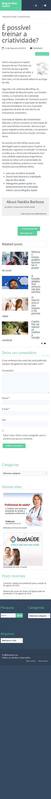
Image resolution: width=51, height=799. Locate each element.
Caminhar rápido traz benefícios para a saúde (23, 583)
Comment (37, 48)
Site (4, 419)
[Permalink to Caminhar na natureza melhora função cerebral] (15, 328)
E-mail (6, 409)
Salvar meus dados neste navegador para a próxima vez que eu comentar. (24, 437)
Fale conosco (43, 661)
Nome (6, 398)
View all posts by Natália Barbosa (33, 214)
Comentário (8, 370)
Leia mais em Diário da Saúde (20, 173)
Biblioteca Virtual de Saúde (15, 527)
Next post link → (27, 233)
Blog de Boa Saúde (9, 4)
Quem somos (31, 661)
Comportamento (24, 17)
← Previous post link (28, 228)
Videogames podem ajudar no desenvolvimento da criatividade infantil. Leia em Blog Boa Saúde (22, 187)
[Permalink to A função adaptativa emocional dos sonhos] (15, 282)
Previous (43, 244)
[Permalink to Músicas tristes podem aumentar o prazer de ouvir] (15, 258)
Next (47, 244)
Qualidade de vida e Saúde (15, 567)
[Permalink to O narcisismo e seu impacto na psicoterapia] (15, 304)
